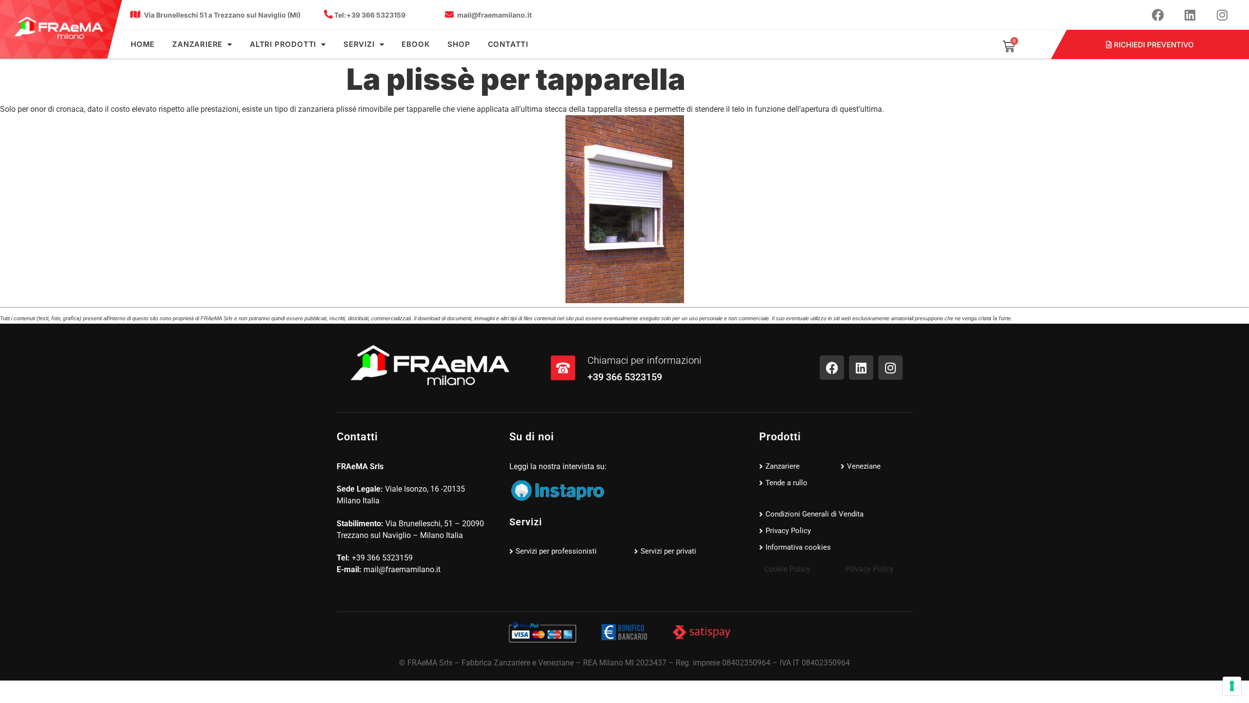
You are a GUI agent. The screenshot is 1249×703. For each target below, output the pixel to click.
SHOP (458, 44)
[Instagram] (1222, 14)
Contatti (508, 44)
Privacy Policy (870, 569)
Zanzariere (197, 44)
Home (143, 44)
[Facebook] (1158, 14)
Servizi (359, 44)
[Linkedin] (1190, 14)
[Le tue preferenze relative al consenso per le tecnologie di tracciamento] (1232, 686)
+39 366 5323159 (369, 15)
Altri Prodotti (283, 44)
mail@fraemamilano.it (494, 15)
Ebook (416, 44)
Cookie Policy (787, 569)
